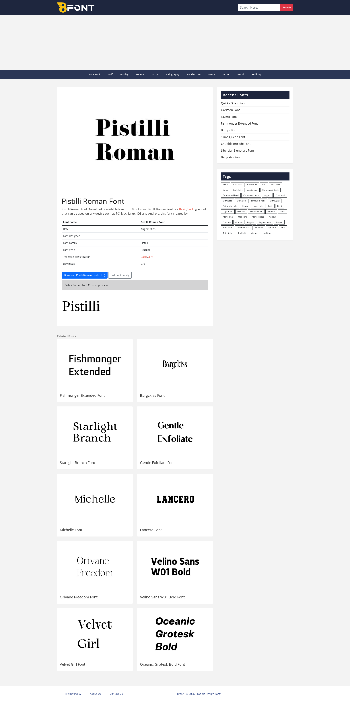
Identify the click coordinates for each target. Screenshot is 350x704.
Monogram (228, 216)
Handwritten (193, 74)
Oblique (227, 222)
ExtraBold (227, 200)
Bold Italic (275, 184)
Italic (270, 206)
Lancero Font (151, 529)
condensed (252, 190)
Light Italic (228, 211)
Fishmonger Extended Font (82, 395)
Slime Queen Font (233, 137)
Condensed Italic (251, 195)
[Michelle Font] (95, 499)
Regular (250, 222)
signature (272, 227)
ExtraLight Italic (230, 206)
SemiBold (227, 227)
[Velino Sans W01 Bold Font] (175, 566)
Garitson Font (230, 110)
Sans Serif (94, 74)
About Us (95, 693)
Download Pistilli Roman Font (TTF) (84, 275)
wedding (267, 233)
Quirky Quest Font (233, 103)
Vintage (254, 233)
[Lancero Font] (175, 499)
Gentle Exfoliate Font (157, 462)
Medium (241, 211)
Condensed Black (270, 190)
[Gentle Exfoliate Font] (175, 432)
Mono (282, 211)
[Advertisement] (175, 42)
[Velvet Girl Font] (95, 633)
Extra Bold (241, 200)
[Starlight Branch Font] (95, 432)
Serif (110, 74)
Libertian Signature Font (237, 151)
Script (155, 74)
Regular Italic (265, 222)
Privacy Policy (73, 693)
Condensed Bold (231, 195)
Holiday (256, 74)
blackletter (252, 184)
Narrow (272, 216)
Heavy (245, 206)
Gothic (241, 74)
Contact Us (116, 693)
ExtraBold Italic (258, 200)
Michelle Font (71, 529)
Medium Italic (256, 211)
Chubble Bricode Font (236, 144)
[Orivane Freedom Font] (95, 566)
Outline (238, 222)
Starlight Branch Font (77, 462)
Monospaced (258, 216)
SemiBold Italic (243, 227)
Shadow (259, 227)
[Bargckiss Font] (175, 364)
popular (140, 74)
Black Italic (237, 184)
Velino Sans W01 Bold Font (162, 597)
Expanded (280, 195)
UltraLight (241, 233)
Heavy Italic (258, 206)
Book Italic (237, 190)
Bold (264, 184)
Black (225, 184)
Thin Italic (227, 233)
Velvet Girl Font (72, 664)
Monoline (242, 216)
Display (124, 74)
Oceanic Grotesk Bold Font (162, 664)
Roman (279, 222)
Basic (182, 209)
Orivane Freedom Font (79, 597)
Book (225, 190)
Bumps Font (229, 130)
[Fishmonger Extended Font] (95, 364)
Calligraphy (172, 74)
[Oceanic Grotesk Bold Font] (175, 633)
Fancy (211, 74)
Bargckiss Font (152, 395)
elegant (267, 195)
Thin (283, 227)
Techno (226, 74)
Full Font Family (120, 275)
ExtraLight (274, 200)
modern (271, 211)
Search (287, 7)
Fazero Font (229, 117)
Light (279, 206)
